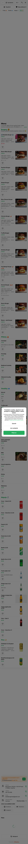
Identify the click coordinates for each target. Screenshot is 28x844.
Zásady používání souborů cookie (16, 420)
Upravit (14, 423)
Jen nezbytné (14, 428)
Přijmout (14, 432)
